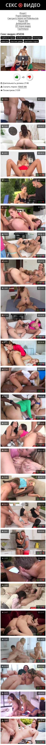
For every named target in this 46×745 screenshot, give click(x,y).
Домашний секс (23, 23)
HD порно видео (23, 26)
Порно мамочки (23, 15)
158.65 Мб (22, 86)
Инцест (23, 13)
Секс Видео (23, 5)
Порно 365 (23, 21)
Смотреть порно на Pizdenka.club (23, 18)
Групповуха (23, 28)
